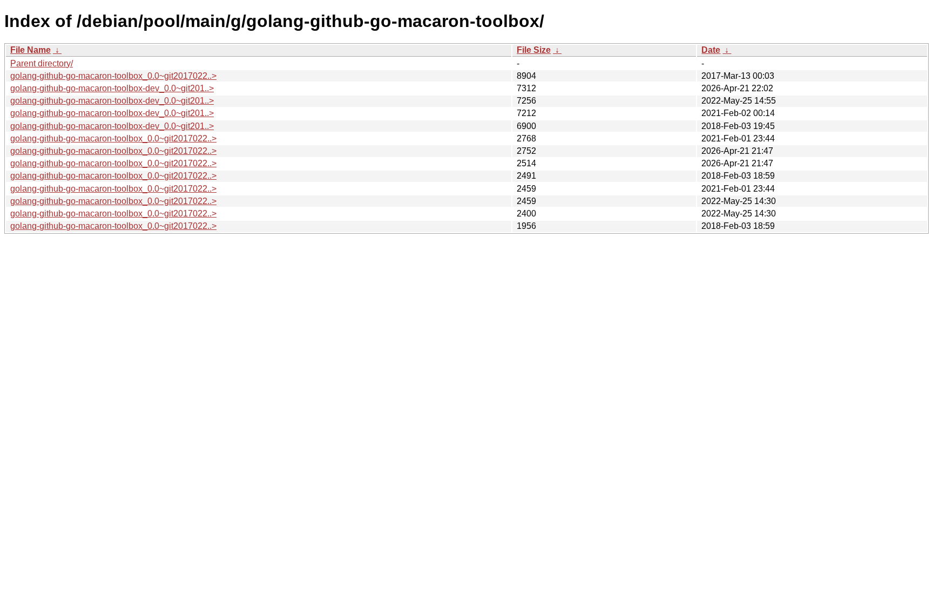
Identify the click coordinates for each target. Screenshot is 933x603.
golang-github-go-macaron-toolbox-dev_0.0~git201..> (112, 88)
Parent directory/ (41, 63)
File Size (534, 50)
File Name (30, 50)
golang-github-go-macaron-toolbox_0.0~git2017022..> (113, 75)
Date (710, 50)
